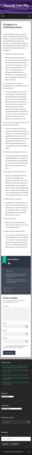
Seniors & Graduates (20, 274)
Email (5, 330)
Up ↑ (29, 451)
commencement (20, 279)
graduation (15, 281)
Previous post (10, 288)
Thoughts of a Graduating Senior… (13, 26)
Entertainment (10, 274)
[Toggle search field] (29, 16)
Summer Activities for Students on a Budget (15, 370)
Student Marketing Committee (14, 275)
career (13, 279)
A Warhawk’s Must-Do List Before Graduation (15, 378)
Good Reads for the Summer (10, 375)
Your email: (4, 436)
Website (5, 338)
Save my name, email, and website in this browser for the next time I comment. (15, 346)
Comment (6, 306)
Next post (8, 290)
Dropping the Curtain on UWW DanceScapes (15, 382)
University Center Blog (16, 5)
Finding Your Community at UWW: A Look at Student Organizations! (15, 366)
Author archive (9, 263)
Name (5, 323)
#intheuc (8, 279)
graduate (8, 281)
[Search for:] (16, 422)
